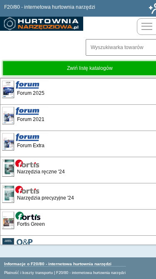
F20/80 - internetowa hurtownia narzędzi (91, 273)
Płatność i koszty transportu (28, 273)
